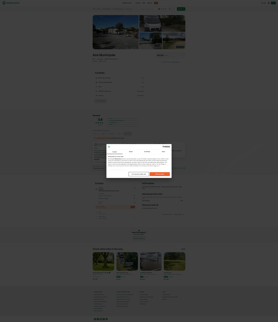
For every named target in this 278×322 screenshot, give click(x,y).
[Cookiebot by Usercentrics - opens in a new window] (163, 147)
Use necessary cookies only (139, 174)
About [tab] (163, 151)
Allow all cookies (159, 174)
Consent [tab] (114, 151)
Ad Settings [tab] (147, 151)
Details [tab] (131, 151)
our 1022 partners (117, 158)
